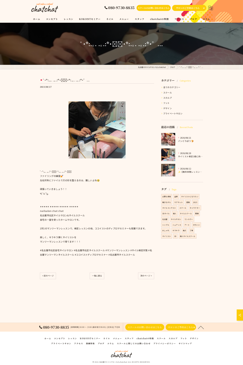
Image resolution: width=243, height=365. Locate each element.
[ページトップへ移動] (201, 327)
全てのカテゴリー (171, 87)
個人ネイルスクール (187, 236)
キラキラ (176, 230)
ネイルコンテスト (169, 208)
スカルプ (167, 97)
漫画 (188, 202)
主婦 (176, 196)
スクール (167, 92)
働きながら (166, 202)
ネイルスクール (186, 213)
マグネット (178, 202)
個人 (174, 213)
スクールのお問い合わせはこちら (154, 7)
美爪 (184, 230)
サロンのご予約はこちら (188, 7)
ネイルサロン (176, 219)
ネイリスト (166, 236)
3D (175, 236)
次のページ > (146, 275)
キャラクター (195, 208)
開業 (197, 213)
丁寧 (191, 230)
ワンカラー (188, 219)
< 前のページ (48, 275)
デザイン (167, 108)
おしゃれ (165, 230)
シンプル (165, 225)
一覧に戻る (97, 275)
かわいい (196, 225)
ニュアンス (177, 225)
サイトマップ (185, 343)
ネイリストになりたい (189, 196)
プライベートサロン (173, 113)
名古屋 (164, 219)
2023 (195, 202)
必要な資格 (166, 196)
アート (187, 225)
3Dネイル (166, 213)
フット (166, 102)
